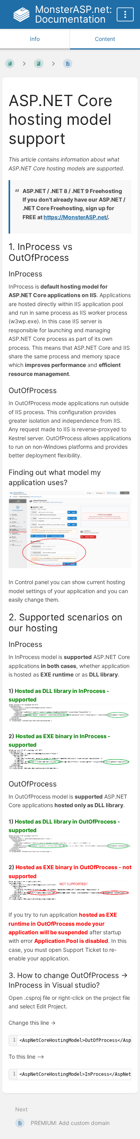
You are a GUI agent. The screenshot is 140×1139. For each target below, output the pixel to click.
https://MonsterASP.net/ (76, 217)
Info (35, 38)
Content (105, 38)
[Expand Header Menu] (125, 14)
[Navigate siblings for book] (24, 64)
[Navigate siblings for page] (53, 64)
